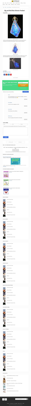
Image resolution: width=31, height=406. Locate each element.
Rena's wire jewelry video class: (7, 156)
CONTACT (8, 403)
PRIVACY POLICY (20, 403)
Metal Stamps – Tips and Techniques (11, 380)
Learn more (10, 172)
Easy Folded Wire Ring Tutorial (11, 385)
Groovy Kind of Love (9, 212)
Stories (15, 4)
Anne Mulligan (10, 102)
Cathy (9, 94)
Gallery (7, 4)
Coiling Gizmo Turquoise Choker (11, 214)
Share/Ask (18, 4)
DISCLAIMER (15, 403)
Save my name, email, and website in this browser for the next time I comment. (15, 126)
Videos (9, 4)
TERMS (23, 403)
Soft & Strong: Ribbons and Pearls (11, 251)
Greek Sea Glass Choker (10, 199)
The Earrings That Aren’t (10, 388)
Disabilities (12, 4)
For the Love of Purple (10, 204)
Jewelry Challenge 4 (15, 77)
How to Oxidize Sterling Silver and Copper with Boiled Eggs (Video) (14, 383)
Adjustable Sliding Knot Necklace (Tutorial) (12, 375)
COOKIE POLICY (12, 403)
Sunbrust (8, 209)
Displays (4, 4)
